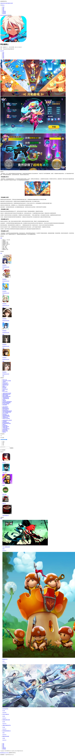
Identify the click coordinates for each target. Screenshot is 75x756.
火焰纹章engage (5, 417)
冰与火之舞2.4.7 (5, 409)
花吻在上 (4, 424)
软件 (10, 3)
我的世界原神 (4, 429)
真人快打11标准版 (5, 403)
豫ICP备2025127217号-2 (4, 752)
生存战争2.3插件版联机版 (7, 401)
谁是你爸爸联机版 (5, 408)
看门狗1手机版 (5, 430)
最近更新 (4, 13)
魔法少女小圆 (4, 391)
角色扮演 (5, 15)
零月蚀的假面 (4, 425)
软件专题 (5, 3)
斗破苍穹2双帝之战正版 (6, 393)
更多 (1, 253)
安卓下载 (2, 50)
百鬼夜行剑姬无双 (5, 426)
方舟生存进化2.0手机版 (6, 380)
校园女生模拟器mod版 (6, 396)
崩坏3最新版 (4, 404)
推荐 (3, 57)
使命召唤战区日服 (5, 415)
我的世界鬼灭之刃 (5, 422)
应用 (12, 3)
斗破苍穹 (4, 381)
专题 (3, 58)
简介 (3, 53)
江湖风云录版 (4, 427)
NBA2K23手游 (5, 382)
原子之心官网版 (5, 413)
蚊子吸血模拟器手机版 (6, 423)
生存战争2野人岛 (5, 383)
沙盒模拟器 (4, 421)
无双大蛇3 (4, 400)
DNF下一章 (4, 379)
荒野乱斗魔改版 (5, 395)
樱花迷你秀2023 (5, 407)
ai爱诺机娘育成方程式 (6, 394)
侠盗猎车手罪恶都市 (6, 416)
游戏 (8, 3)
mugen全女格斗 (5, 389)
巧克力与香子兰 (5, 406)
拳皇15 (3, 390)
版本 (3, 54)
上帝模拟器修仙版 (5, 398)
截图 (3, 52)
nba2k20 (3, 399)
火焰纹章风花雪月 (5, 397)
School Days (4, 414)
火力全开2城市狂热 (5, 428)
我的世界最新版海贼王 (6, 402)
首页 (1, 15)
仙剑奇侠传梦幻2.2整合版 (7, 420)
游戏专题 (2, 3)
